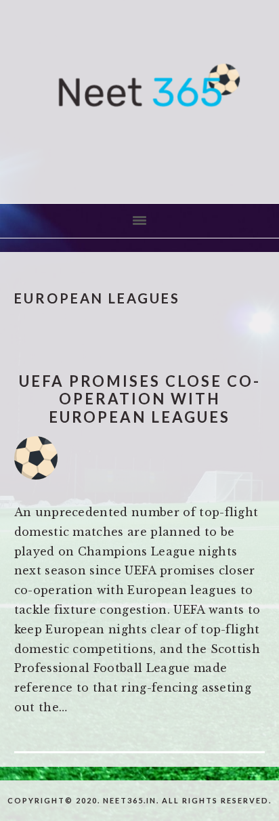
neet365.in (139, 101)
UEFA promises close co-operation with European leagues (140, 399)
